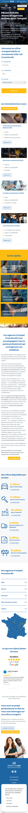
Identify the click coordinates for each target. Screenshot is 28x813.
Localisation (7, 70)
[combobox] (12, 73)
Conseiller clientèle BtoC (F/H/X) (13, 193)
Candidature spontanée (10, 732)
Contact (21, 9)
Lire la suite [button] (6, 684)
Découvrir (7, 142)
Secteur (6, 79)
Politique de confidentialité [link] (12, 806)
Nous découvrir (14, 458)
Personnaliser (9, 803)
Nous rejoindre (23, 1)
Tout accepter (9, 798)
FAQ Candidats (14, 780)
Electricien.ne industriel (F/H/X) (13, 160)
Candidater (22, 6)
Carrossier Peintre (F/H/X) (11, 226)
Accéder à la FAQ (7, 728)
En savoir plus (7, 271)
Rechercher (7, 62)
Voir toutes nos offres (9, 108)
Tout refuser (9, 800)
